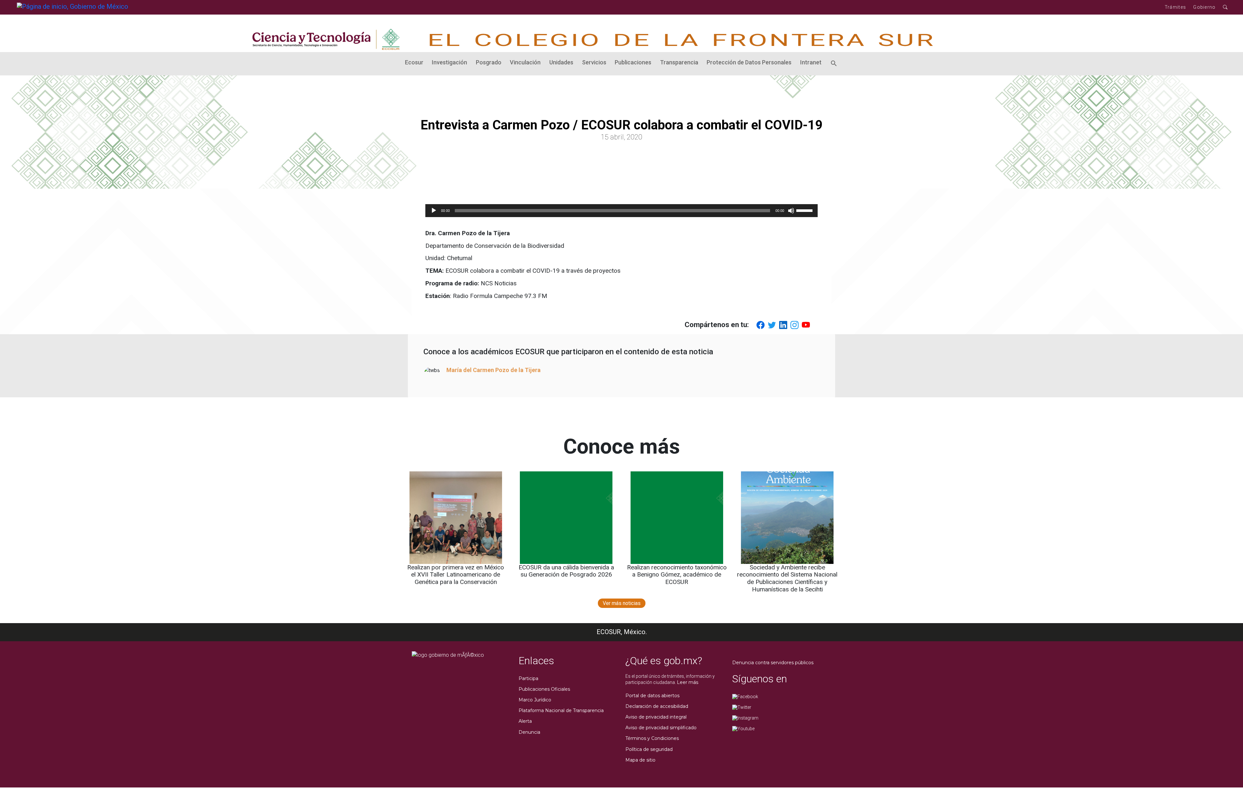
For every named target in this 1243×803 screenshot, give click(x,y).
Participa (528, 678)
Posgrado (488, 62)
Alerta (525, 721)
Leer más (687, 682)
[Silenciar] (791, 210)
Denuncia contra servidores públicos (772, 663)
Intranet (811, 62)
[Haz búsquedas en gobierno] (1225, 7)
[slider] (805, 210)
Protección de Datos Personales (749, 62)
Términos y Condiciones (652, 738)
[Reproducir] (434, 210)
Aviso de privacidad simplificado (661, 728)
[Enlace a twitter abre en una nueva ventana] (741, 707)
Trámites (1175, 7)
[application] (621, 210)
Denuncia (529, 732)
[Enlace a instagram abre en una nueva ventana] (745, 717)
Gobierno (1204, 7)
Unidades (561, 62)
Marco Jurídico (535, 700)
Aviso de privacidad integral (656, 717)
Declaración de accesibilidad (656, 706)
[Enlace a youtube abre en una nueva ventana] (743, 728)
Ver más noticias (622, 603)
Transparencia (679, 62)
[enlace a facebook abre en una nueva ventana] (745, 696)
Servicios (594, 62)
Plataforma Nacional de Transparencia (561, 710)
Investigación (449, 62)
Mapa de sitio (640, 760)
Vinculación (525, 62)
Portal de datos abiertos (652, 695)
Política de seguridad (649, 749)
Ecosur (414, 62)
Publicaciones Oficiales (544, 689)
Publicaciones (633, 62)
